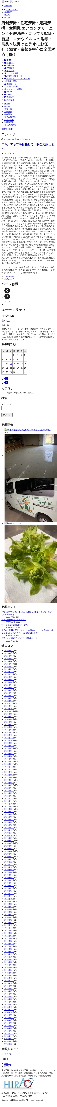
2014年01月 (9, 1031)
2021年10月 (9, 804)
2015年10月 (9, 983)
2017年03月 (9, 946)
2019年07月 (9, 875)
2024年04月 (9, 725)
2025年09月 (9, 680)
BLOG (7, 17)
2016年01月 (9, 975)
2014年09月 (9, 1015)
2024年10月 (9, 709)
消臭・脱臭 (12, 81)
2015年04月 (9, 996)
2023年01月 (9, 764)
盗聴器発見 (11, 84)
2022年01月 (9, 796)
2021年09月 (9, 806)
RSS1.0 (7, 1063)
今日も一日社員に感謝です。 (13, 620)
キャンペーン (12, 9)
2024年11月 (9, 706)
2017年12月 (9, 925)
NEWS (7, 15)
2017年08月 (9, 933)
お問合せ (8, 5)
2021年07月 (9, 811)
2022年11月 (9, 769)
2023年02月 (9, 761)
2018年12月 (9, 893)
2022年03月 (9, 790)
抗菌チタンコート (15, 76)
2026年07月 (9, 653)
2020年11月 (9, 833)
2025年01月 (9, 701)
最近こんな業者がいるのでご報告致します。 (20, 638)
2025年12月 (9, 672)
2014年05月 (9, 1023)
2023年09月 (9, 743)
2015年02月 (9, 1002)
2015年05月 (9, 994)
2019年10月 (9, 867)
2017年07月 (9, 936)
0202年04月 (9, 1039)
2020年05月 (9, 849)
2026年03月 (9, 664)
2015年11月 (9, 980)
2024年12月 (9, 703)
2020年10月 (9, 835)
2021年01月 (9, 827)
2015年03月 (9, 999)
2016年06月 (9, 967)
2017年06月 (9, 938)
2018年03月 (9, 917)
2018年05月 (9, 912)
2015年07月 (9, 991)
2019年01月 (9, 891)
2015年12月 (9, 978)
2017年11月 (9, 928)
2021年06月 (9, 814)
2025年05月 (9, 690)
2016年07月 (9, 965)
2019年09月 (9, 870)
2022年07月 (9, 780)
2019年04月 (9, 883)
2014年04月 (9, 1025)
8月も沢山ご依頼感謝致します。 (15, 625)
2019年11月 (9, 864)
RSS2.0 (7, 1066)
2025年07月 (9, 685)
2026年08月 (9, 650)
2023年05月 (9, 754)
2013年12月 (9, 1033)
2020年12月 (9, 830)
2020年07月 (9, 843)
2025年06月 (9, 687)
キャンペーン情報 (14, 89)
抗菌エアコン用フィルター (18, 78)
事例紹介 (10, 63)
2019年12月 (9, 862)
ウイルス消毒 (12, 73)
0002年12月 (9, 1044)
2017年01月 (9, 952)
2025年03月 (9, 695)
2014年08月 (9, 1017)
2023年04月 (9, 756)
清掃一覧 (10, 65)
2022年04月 (9, 788)
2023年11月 (9, 738)
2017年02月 (9, 949)
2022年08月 (9, 777)
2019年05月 (9, 880)
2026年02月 (9, 666)
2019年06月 (9, 878)
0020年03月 (9, 1041)
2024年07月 (9, 717)
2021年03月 (9, 822)
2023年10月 (9, 740)
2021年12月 (9, 798)
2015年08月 (9, 988)
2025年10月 (9, 677)
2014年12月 (9, 1007)
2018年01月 (9, 923)
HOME (9, 60)
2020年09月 (9, 838)
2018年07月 (9, 907)
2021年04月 (9, 819)
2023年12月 (9, 735)
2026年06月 (9, 656)
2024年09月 (9, 711)
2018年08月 (9, 904)
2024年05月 (9, 722)
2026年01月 (9, 669)
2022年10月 (9, 772)
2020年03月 (9, 854)
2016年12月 (9, 954)
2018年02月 (9, 920)
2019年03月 (9, 886)
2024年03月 (9, 727)
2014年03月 (9, 1028)
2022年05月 (9, 785)
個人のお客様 (12, 86)
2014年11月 (9, 1010)
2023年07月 (9, 748)
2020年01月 (9, 859)
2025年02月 (9, 698)
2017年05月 (9, 941)
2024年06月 (9, 719)
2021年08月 (9, 809)
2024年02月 (9, 730)
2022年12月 (9, 767)
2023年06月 (9, 751)
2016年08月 (9, 962)
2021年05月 (9, 817)
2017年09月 (9, 930)
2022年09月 (9, 775)
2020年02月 (9, 856)
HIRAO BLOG (7, 129)
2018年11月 (9, 896)
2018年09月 (9, 901)
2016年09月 (9, 959)
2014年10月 (9, 1012)
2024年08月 (9, 714)
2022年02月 (9, 793)
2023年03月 (9, 759)
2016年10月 (9, 957)
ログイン (8, 1054)
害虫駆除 (10, 71)
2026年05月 (9, 658)
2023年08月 (9, 746)
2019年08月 (9, 872)
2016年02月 (9, 973)
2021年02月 (9, 825)
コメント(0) (9, 279)
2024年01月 (9, 732)
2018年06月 (9, 909)
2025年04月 (9, 693)
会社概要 (8, 12)
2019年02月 (9, 888)
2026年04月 (9, 661)
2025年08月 (9, 682)
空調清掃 (10, 68)
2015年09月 (9, 986)
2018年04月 (9, 915)
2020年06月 (9, 846)
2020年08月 (9, 841)
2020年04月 (9, 851)
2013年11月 (9, 1036)
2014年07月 (9, 1020)
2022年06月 (9, 783)
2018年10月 (9, 899)
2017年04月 (9, 944)
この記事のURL (9, 276)
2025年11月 (9, 674)
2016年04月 (9, 970)
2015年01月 (9, 1004)
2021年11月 (9, 801)
